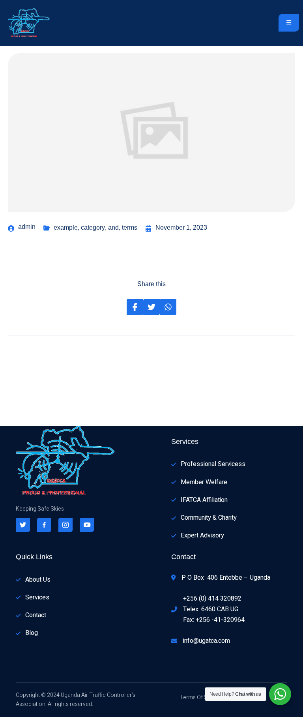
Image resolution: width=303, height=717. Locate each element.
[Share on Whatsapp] (168, 307)
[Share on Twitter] (151, 307)
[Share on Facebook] (135, 307)
